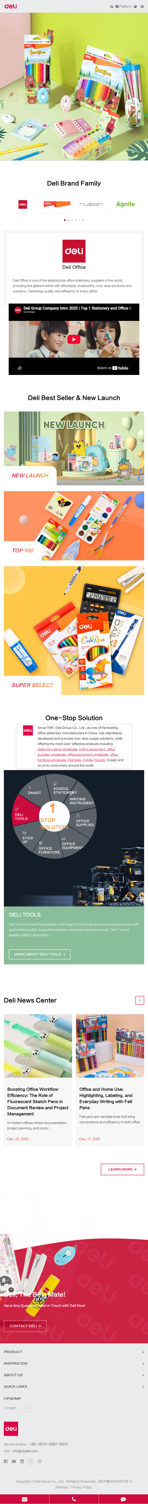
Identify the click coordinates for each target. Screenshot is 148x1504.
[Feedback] (123, 1499)
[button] (65, 220)
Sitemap (61, 1487)
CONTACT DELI (24, 1326)
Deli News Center (30, 1000)
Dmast (18, 914)
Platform (125, 6)
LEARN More (120, 1169)
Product (13, 1352)
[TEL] (74, 1499)
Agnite (87, 760)
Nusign (99, 760)
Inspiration (16, 1363)
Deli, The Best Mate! (34, 1294)
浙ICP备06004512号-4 (115, 1481)
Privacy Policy (81, 1487)
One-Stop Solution (74, 718)
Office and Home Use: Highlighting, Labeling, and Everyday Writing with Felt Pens (105, 1098)
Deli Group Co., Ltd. (49, 1481)
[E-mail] (24, 1499)
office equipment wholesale (87, 754)
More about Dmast (34, 949)
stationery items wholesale (57, 749)
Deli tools (74, 760)
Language (12, 1398)
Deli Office (74, 267)
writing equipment (92, 749)
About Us (13, 1375)
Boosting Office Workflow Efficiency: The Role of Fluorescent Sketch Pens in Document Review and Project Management (37, 1101)
